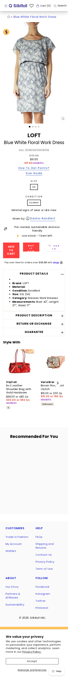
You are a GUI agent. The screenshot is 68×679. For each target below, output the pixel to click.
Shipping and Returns (45, 546)
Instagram (43, 594)
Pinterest (42, 608)
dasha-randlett (42, 218)
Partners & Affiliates (12, 595)
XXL (34, 186)
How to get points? (34, 168)
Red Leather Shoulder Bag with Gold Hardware (18, 389)
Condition (34, 196)
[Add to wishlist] (24, 448)
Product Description (34, 315)
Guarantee (34, 332)
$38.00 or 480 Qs (18, 398)
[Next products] (57, 383)
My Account (13, 544)
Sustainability (14, 604)
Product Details (34, 273)
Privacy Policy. (31, 652)
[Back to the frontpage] (8, 17)
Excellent (34, 202)
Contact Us (44, 555)
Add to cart (17, 474)
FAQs (39, 537)
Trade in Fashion (16, 537)
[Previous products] (10, 383)
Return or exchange (34, 324)
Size (34, 181)
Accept (32, 661)
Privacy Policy (45, 562)
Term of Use (44, 569)
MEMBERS (38, 163)
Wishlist (10, 551)
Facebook (42, 587)
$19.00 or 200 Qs (52, 395)
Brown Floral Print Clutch (52, 387)
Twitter (41, 601)
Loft (34, 135)
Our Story (11, 587)
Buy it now (31, 248)
